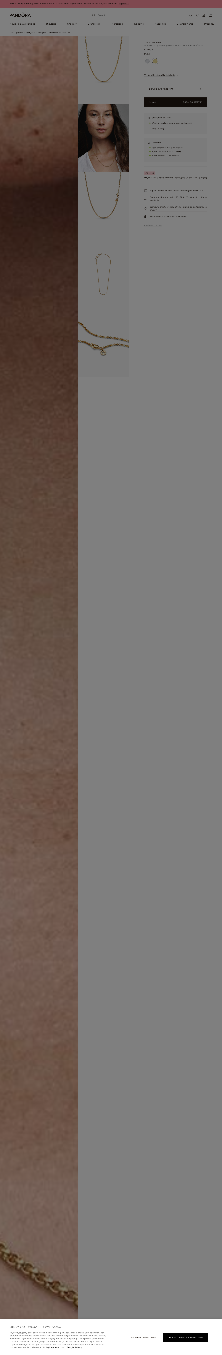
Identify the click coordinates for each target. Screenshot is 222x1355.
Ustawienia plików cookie (142, 1337)
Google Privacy (74, 1347)
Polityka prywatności (54, 1347)
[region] (111, 1337)
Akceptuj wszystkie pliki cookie (186, 1337)
